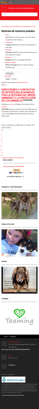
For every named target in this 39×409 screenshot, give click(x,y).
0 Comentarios (19, 158)
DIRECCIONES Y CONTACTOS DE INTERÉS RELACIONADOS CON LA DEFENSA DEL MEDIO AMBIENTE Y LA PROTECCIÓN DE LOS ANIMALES (19, 95)
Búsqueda (9, 74)
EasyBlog (13, 337)
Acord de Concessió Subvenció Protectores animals (13, 395)
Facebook (11, 365)
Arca (12, 104)
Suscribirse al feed (22, 82)
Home (6, 337)
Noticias (4, 107)
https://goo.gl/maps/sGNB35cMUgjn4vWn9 (16, 349)
